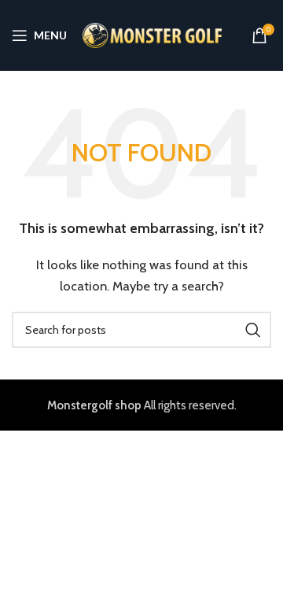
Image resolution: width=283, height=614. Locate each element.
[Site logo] (152, 35)
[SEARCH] (253, 330)
